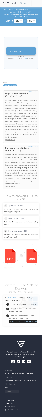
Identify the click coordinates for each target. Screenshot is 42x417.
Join (26, 58)
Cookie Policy (9, 403)
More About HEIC (10, 139)
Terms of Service (10, 406)
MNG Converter (32, 146)
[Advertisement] (21, 31)
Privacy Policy (9, 400)
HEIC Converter (32, 92)
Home (4, 9)
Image (11, 9)
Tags (6, 387)
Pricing (7, 373)
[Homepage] (21, 345)
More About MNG (10, 186)
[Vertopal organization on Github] (23, 361)
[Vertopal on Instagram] (13, 361)
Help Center (18, 380)
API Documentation (30, 380)
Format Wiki (9, 380)
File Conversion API (18, 373)
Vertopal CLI (30, 373)
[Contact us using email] (29, 361)
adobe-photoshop (10, 85)
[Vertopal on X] (18, 361)
